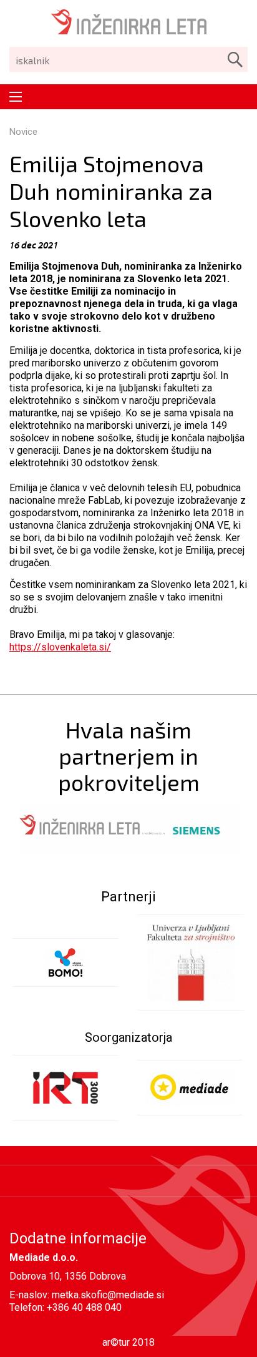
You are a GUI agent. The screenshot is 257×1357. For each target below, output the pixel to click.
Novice (23, 131)
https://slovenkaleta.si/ (60, 647)
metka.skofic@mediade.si (108, 1295)
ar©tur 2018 (128, 1342)
